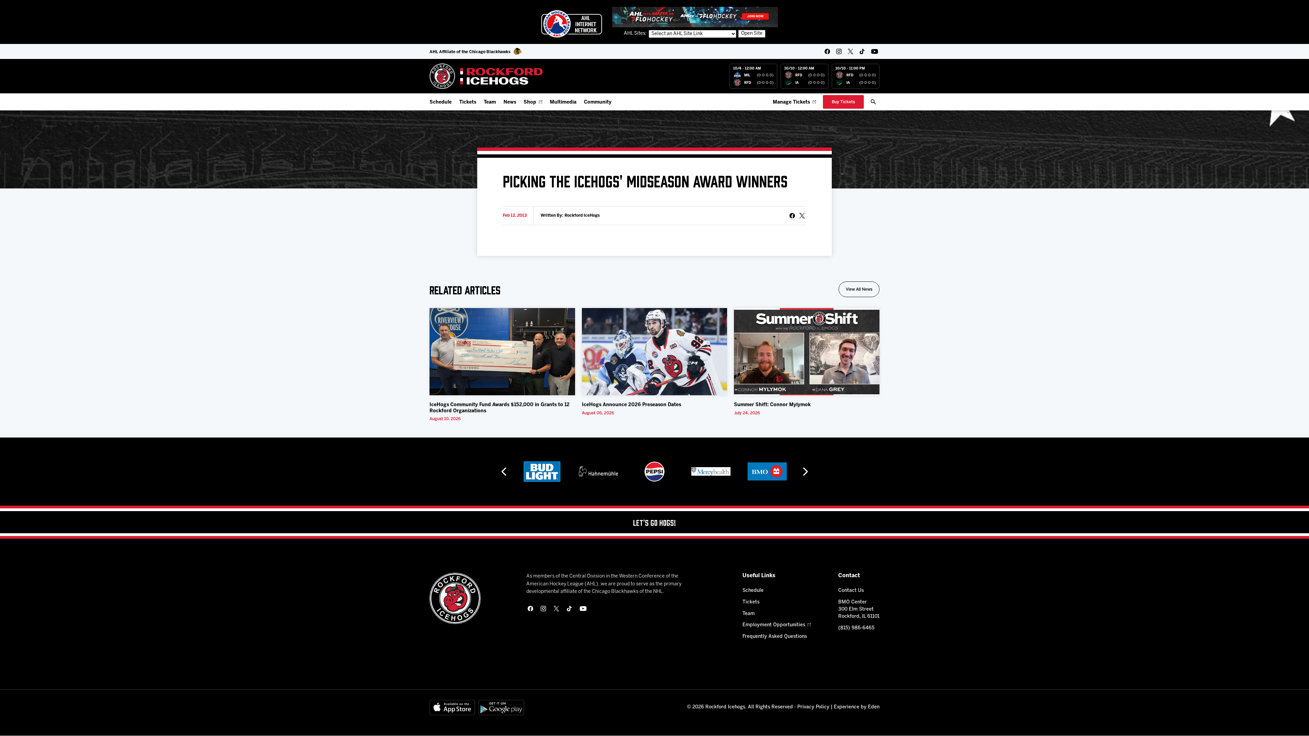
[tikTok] (862, 51)
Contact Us (851, 590)
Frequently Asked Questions (774, 636)
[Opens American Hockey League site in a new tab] (571, 24)
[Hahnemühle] (598, 471)
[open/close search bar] (873, 102)
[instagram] (839, 51)
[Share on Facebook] (792, 216)
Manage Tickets (791, 102)
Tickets (467, 102)
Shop (530, 102)
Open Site (752, 33)
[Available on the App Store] (452, 707)
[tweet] (802, 216)
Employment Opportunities (773, 625)
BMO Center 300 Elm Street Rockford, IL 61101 (858, 609)
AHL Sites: (636, 33)
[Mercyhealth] (711, 471)
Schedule (441, 102)
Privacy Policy (813, 707)
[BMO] (767, 471)
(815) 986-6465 (856, 628)
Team (490, 102)
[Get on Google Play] (501, 707)
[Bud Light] (542, 471)
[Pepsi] (654, 471)
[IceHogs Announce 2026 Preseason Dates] (654, 351)
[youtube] (874, 51)
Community (598, 102)
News (509, 102)
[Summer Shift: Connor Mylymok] (806, 351)
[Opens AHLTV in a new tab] (695, 16)
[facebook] (827, 51)
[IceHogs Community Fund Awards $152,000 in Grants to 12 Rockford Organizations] (502, 351)
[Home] (486, 76)
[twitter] (850, 51)
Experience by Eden (856, 707)
